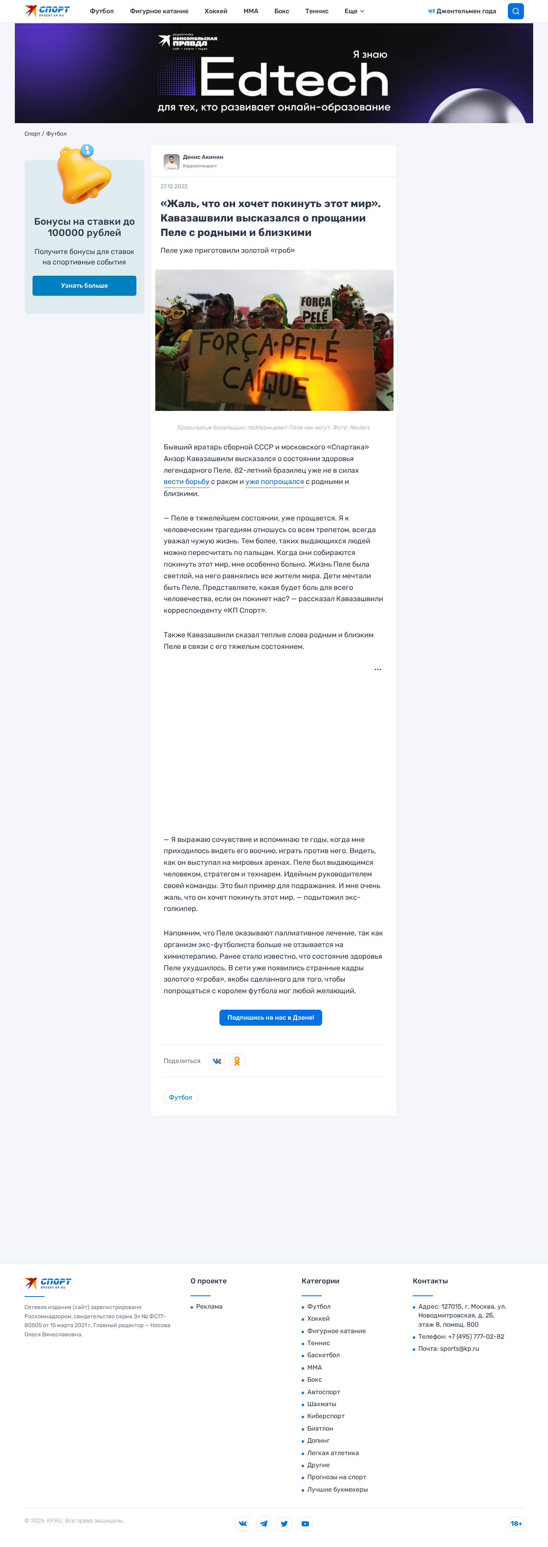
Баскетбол (323, 1355)
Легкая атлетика (333, 1453)
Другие (318, 1465)
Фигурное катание (159, 11)
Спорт (32, 134)
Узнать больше (84, 285)
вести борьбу (186, 481)
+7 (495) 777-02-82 (476, 1336)
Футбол (102, 11)
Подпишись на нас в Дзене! (270, 1017)
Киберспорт (326, 1416)
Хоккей (216, 11)
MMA (251, 11)
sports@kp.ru (459, 1348)
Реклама (209, 1306)
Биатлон (320, 1428)
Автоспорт (323, 1392)
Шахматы (321, 1404)
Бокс (281, 11)
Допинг (318, 1440)
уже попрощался (275, 481)
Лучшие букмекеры (337, 1489)
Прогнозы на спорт (336, 1477)
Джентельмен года (466, 11)
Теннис (317, 11)
